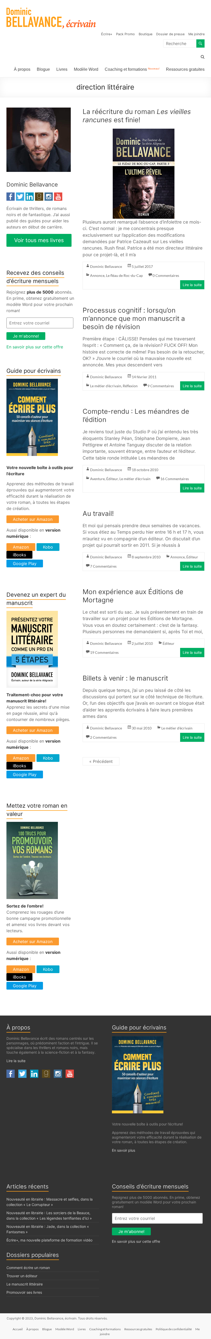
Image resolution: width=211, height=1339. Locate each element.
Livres (61, 69)
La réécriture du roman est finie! (137, 116)
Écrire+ (106, 34)
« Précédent (101, 761)
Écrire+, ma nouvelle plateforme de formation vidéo (49, 1240)
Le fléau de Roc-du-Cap (124, 275)
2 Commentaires (103, 737)
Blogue (43, 69)
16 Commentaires (174, 479)
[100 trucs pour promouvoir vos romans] (32, 824)
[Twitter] (20, 195)
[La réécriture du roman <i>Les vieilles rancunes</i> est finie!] (143, 132)
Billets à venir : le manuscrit (125, 678)
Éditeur (112, 479)
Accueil (18, 1329)
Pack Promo (125, 34)
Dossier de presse (170, 34)
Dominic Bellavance (106, 266)
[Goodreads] (39, 195)
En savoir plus (123, 1150)
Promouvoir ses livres (24, 1292)
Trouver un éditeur (21, 1276)
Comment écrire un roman (28, 1267)
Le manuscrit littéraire (24, 1284)
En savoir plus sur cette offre (34, 346)
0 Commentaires (166, 275)
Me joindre (196, 34)
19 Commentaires (104, 652)
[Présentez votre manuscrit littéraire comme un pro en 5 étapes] (32, 613)
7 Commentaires (103, 566)
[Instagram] (49, 195)
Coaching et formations (132, 69)
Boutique (145, 34)
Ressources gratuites (185, 69)
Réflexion (130, 386)
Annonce (97, 275)
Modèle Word (86, 69)
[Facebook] (10, 195)
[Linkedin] (29, 195)
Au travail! (98, 513)
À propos (22, 69)
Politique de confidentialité (174, 1329)
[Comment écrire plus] (32, 381)
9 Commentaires (160, 386)
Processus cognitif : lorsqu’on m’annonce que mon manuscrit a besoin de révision (134, 318)
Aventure (97, 479)
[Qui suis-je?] (38, 110)
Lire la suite (192, 285)
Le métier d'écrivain (105, 386)
